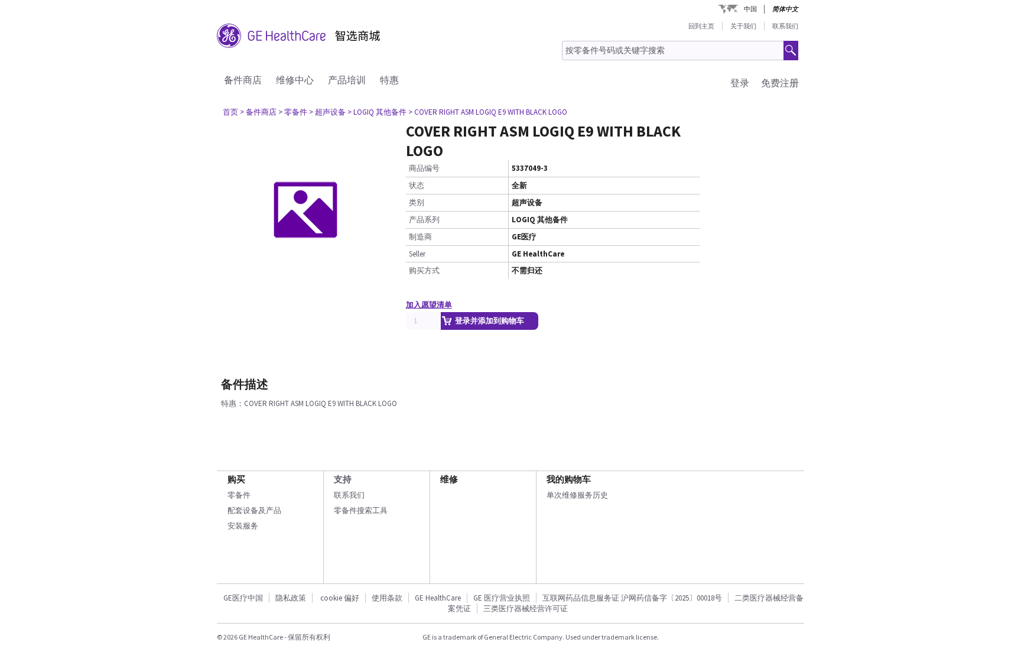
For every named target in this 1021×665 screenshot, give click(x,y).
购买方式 (424, 270)
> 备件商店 (258, 112)
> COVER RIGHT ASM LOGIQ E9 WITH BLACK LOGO (487, 112)
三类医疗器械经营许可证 (525, 609)
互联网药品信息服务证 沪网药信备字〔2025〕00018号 (632, 598)
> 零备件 (292, 112)
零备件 (239, 495)
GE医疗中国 (243, 598)
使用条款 (387, 598)
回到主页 (701, 26)
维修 (449, 479)
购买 (236, 479)
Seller (417, 254)
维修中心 (295, 80)
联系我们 (785, 26)
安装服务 (242, 526)
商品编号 (424, 168)
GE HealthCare (438, 598)
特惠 (389, 80)
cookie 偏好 (339, 598)
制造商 (420, 237)
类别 (416, 202)
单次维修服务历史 (577, 495)
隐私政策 (290, 598)
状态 (416, 185)
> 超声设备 (327, 112)
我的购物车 (569, 479)
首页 (230, 112)
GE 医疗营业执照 (501, 598)
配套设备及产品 (254, 510)
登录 (739, 83)
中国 (750, 9)
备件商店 (243, 80)
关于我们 (743, 26)
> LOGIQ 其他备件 (377, 112)
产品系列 (424, 220)
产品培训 (347, 80)
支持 (343, 479)
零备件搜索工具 (361, 510)
